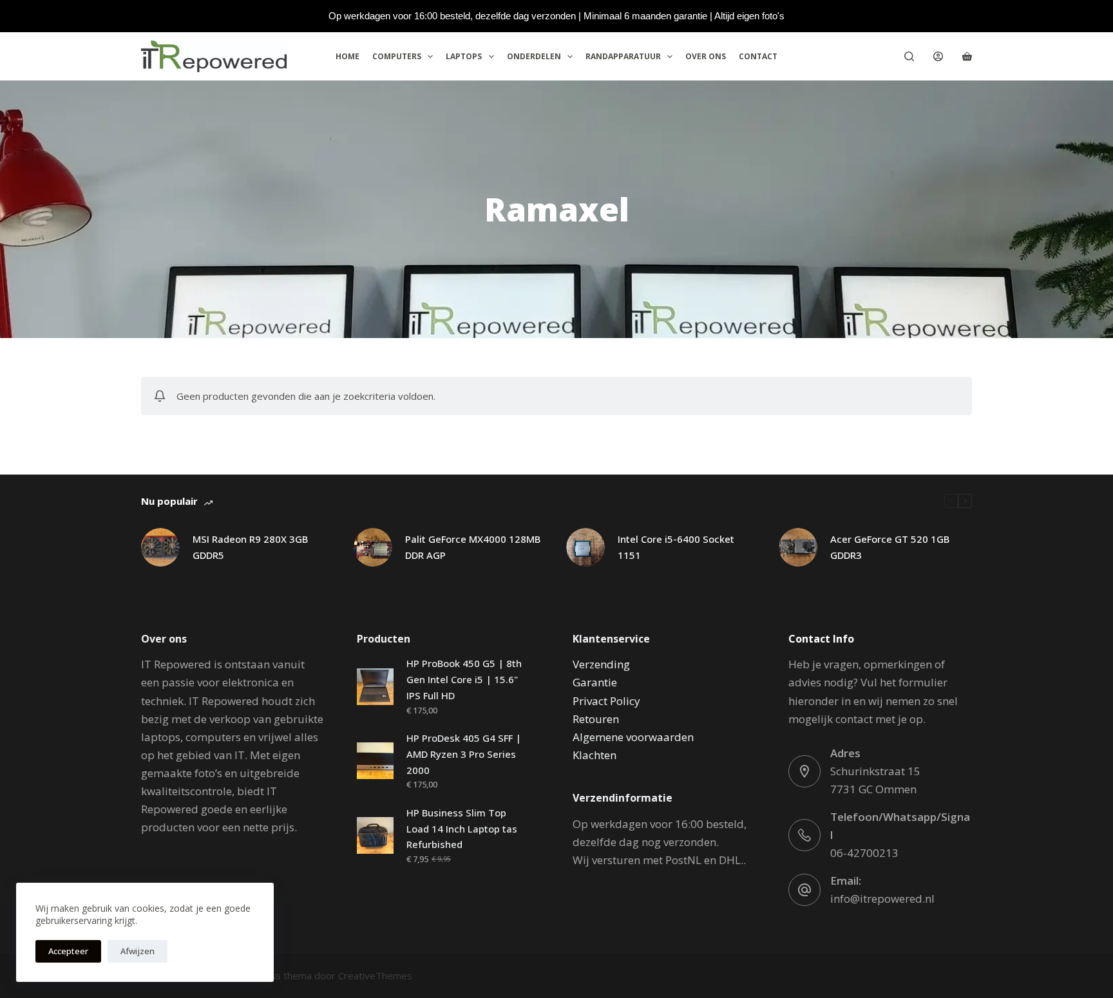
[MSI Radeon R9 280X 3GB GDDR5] (160, 547)
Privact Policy (606, 700)
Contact (758, 56)
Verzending (601, 664)
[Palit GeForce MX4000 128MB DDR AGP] (373, 547)
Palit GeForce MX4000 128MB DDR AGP (472, 546)
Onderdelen (534, 56)
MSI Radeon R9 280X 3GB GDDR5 (250, 546)
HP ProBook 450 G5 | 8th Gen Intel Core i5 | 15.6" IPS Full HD (464, 679)
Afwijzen (137, 951)
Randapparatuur (623, 56)
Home (347, 56)
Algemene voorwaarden (633, 737)
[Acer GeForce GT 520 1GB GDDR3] (798, 547)
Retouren (596, 718)
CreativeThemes (375, 975)
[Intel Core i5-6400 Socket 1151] (585, 547)
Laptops (464, 56)
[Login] (938, 56)
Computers (396, 56)
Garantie (595, 682)
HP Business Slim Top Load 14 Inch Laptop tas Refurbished (461, 828)
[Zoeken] (909, 56)
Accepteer (68, 951)
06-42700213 (864, 852)
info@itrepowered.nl (882, 898)
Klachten (594, 755)
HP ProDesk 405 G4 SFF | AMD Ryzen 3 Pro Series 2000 (463, 754)
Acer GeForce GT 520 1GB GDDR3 (889, 546)
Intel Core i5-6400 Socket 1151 (676, 546)
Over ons (705, 56)
